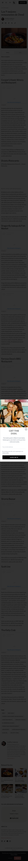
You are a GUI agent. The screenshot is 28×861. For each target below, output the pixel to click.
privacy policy (5, 452)
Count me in (14, 457)
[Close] (26, 429)
